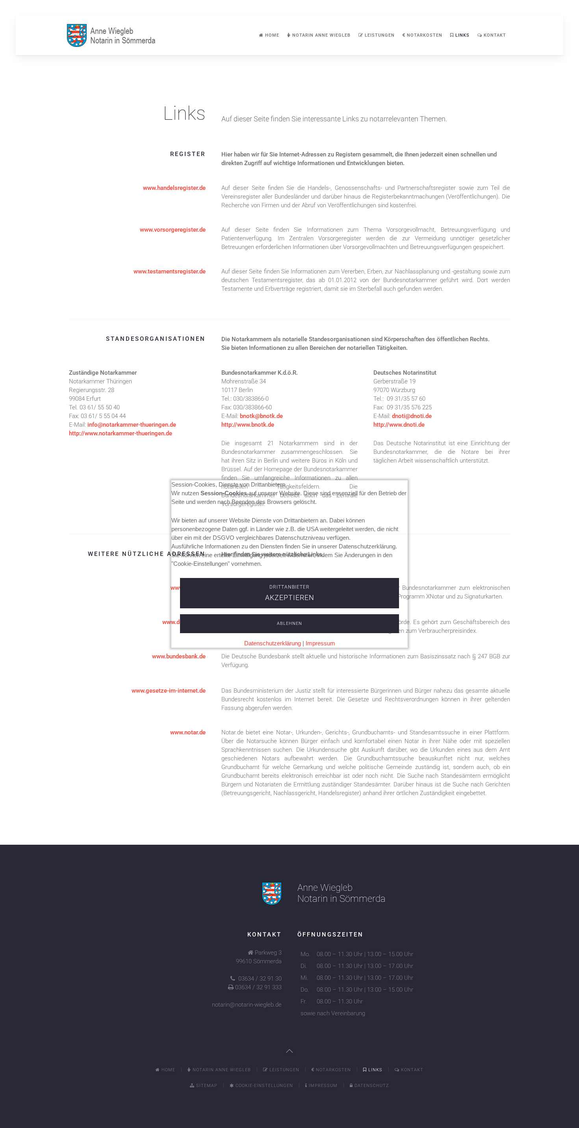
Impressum (320, 643)
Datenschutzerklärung (272, 643)
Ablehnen (289, 623)
